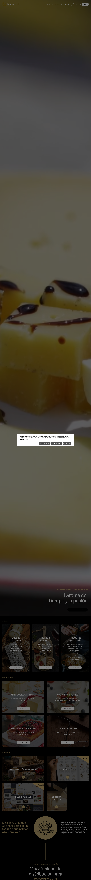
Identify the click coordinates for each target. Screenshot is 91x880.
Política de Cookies (24, 439)
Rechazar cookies (56, 443)
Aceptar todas (67, 443)
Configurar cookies (45, 443)
